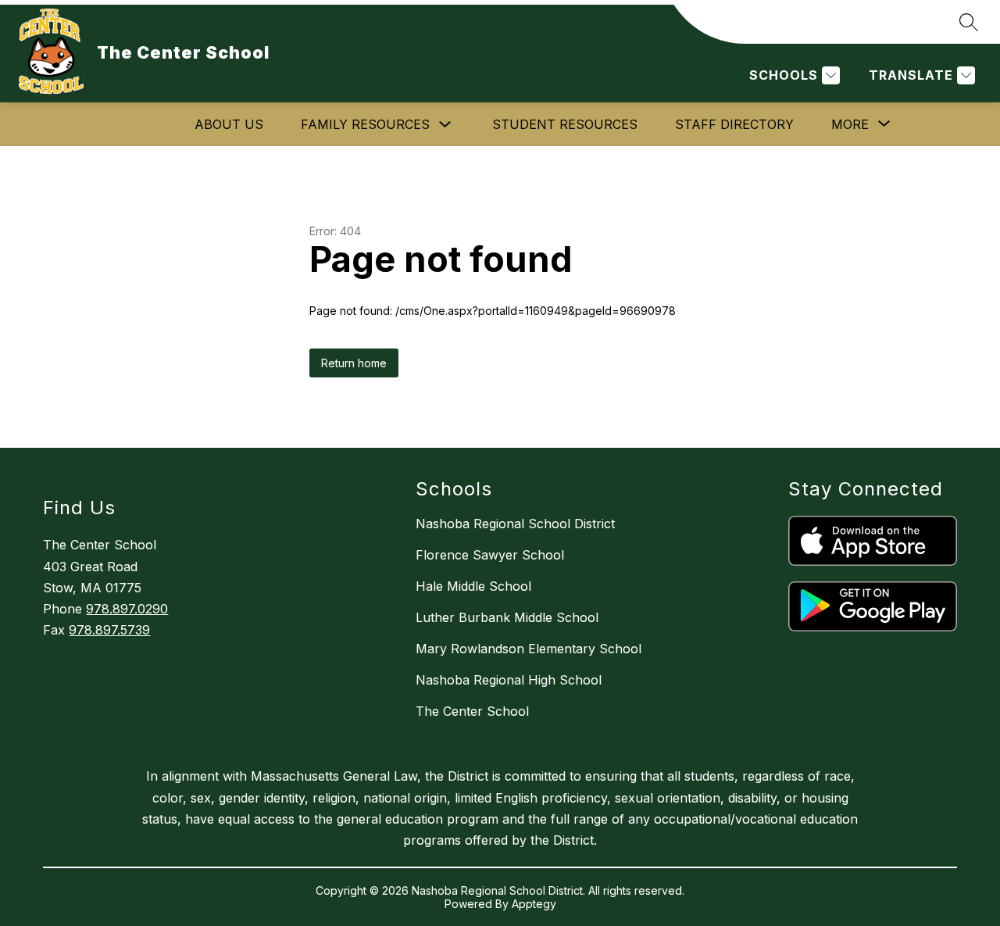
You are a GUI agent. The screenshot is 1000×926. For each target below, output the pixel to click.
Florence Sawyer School (490, 555)
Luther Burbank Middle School (507, 617)
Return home (354, 363)
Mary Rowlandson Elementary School (528, 648)
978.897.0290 (127, 609)
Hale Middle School (473, 586)
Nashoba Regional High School (509, 680)
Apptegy (534, 903)
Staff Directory (734, 124)
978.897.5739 (109, 630)
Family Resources (365, 124)
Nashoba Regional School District (515, 523)
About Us (229, 124)
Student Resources (565, 124)
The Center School (472, 711)
